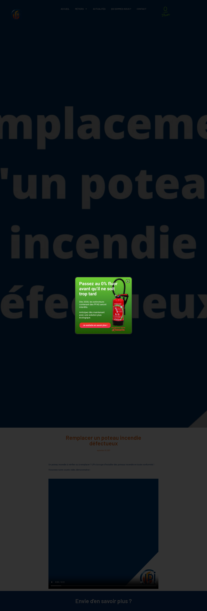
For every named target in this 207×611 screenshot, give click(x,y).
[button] (128, 281)
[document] (103, 305)
